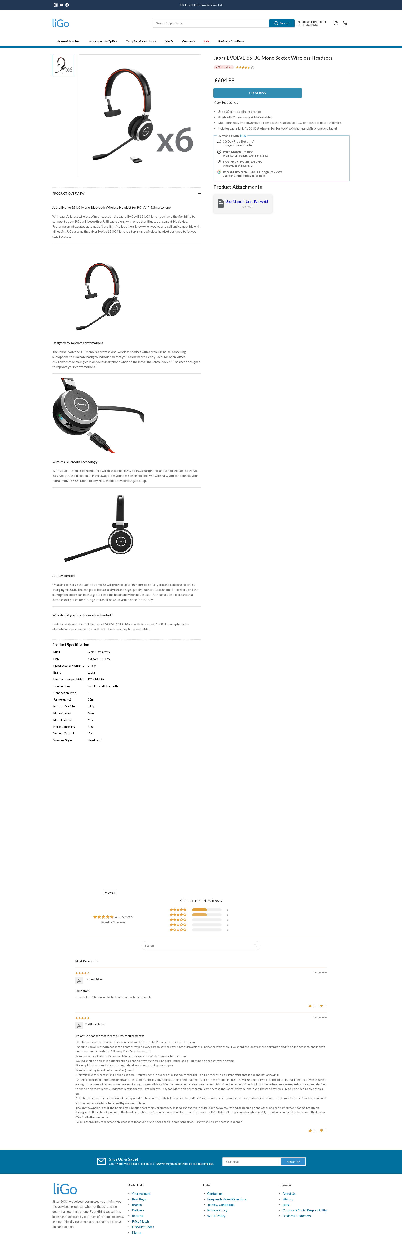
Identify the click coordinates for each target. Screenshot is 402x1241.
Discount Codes (143, 1227)
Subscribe (293, 1162)
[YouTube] (61, 5)
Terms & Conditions (220, 1204)
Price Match (140, 1221)
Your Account (141, 1193)
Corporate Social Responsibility (305, 1210)
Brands (137, 1204)
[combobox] (224, 23)
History (288, 1199)
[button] (178, 909)
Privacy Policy (217, 1210)
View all (110, 892)
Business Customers (297, 1216)
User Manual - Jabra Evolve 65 (247, 201)
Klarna (136, 1232)
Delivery (138, 1210)
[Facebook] (67, 5)
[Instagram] (56, 5)
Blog (286, 1204)
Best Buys (139, 1199)
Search (284, 23)
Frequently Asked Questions (227, 1199)
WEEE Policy (216, 1216)
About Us (289, 1193)
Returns (137, 1216)
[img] (82, 973)
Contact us (214, 1193)
